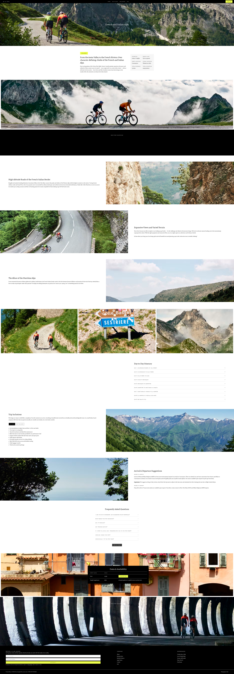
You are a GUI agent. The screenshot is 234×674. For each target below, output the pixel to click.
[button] (179, 368)
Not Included (19, 424)
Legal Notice (119, 660)
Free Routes (179, 662)
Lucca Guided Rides (181, 656)
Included (12, 424)
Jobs (118, 664)
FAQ (128, 1)
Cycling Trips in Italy (181, 654)
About (118, 654)
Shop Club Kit (180, 660)
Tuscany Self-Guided (181, 658)
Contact (118, 662)
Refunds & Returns (120, 658)
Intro (109, 1)
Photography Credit (224, 671)
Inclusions (122, 1)
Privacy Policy (8, 671)
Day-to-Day (115, 1)
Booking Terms (120, 656)
